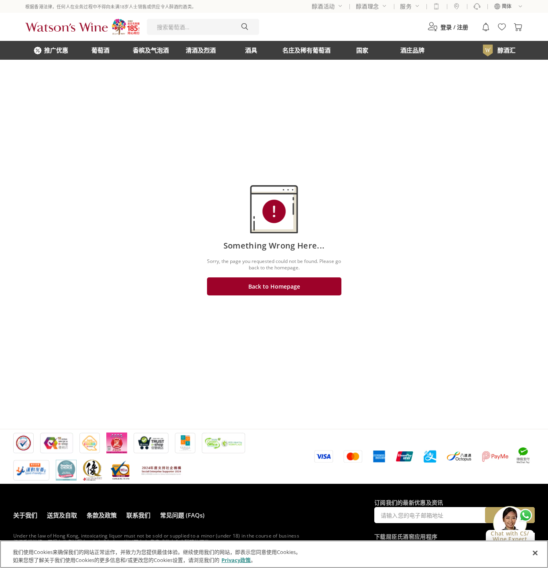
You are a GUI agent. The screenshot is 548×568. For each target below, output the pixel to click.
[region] (274, 554)
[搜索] (245, 26)
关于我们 (25, 515)
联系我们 (138, 515)
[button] (448, 27)
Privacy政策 (236, 559)
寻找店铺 (456, 6)
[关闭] (535, 553)
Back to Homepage (274, 286)
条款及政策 (102, 515)
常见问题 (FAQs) (182, 515)
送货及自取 (62, 515)
